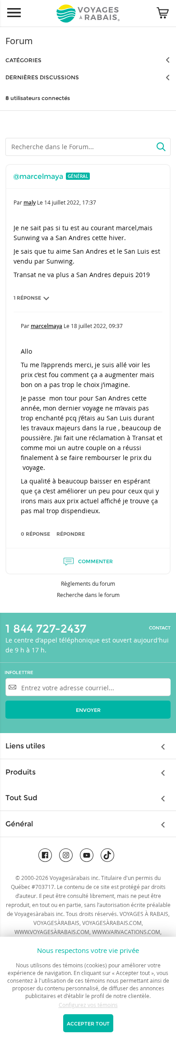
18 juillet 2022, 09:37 (97, 325)
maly (29, 202)
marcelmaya (46, 326)
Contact (160, 628)
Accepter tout (88, 1024)
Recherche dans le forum (88, 594)
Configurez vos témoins (88, 1004)
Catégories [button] (23, 60)
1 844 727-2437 (45, 628)
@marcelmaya (38, 176)
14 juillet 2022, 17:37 (70, 202)
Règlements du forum (88, 583)
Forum (19, 41)
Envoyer (88, 710)
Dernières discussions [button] (42, 77)
